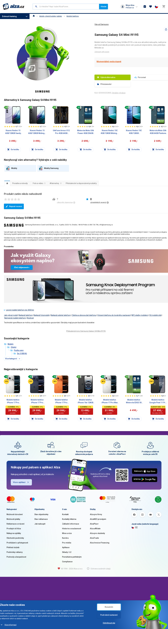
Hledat (103, 7)
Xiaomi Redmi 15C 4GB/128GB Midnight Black (110, 132)
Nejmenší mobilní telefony (15, 318)
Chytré (13, 347)
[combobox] (66, 6)
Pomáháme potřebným (72, 557)
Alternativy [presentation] (55, 183)
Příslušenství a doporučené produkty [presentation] (81, 183)
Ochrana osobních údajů (101, 569)
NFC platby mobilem (140, 315)
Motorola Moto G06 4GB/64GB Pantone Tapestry (158, 132)
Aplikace (65, 547)
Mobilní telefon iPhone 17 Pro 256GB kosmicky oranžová (61, 401)
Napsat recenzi (15, 206)
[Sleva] (6, 381)
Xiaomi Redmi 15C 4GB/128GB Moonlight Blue (134, 132)
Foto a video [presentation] (39, 183)
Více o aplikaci (19, 482)
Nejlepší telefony (26, 315)
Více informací (10, 625)
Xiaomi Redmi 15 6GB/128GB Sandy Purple (13, 132)
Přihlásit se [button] (130, 8)
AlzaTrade (94, 538)
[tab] (7, 183)
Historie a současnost (71, 529)
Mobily (10, 344)
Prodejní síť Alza (14, 529)
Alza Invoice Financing (99, 543)
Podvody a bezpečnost (16, 557)
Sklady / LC (66, 552)
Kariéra (65, 538)
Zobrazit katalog (9, 16)
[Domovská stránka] (34, 16)
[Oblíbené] (150, 6)
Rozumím (109, 607)
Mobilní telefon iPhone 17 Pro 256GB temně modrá (37, 401)
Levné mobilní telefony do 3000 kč (20, 310)
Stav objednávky (41, 514)
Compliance (67, 562)
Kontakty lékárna (69, 519)
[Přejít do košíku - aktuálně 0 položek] (163, 6)
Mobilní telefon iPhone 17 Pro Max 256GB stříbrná (110, 401)
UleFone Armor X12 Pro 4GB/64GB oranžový (61, 132)
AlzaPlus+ (94, 524)
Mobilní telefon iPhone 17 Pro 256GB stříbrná (13, 401)
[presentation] (7, 183)
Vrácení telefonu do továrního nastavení (113, 315)
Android (30, 318)
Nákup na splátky (14, 533)
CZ (136, 527)
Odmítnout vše (109, 623)
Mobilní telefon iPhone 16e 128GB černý (85, 401)
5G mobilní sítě (155, 315)
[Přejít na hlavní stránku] (13, 6)
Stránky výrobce (118, 93)
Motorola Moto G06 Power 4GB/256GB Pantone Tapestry (85, 132)
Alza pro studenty (97, 533)
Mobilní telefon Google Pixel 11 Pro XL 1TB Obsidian (157, 401)
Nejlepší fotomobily (42, 315)
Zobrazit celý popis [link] (101, 52)
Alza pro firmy (96, 514)
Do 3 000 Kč (22, 353)
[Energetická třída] (6, 107)
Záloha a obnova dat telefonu (84, 315)
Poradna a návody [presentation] (20, 183)
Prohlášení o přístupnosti (17, 543)
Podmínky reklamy (15, 552)
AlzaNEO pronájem (98, 519)
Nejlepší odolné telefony (61, 315)
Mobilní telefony (73, 16)
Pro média (66, 543)
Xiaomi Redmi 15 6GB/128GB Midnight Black (37, 132)
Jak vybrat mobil (11, 315)
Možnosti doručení (15, 514)
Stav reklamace (41, 519)
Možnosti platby (13, 519)
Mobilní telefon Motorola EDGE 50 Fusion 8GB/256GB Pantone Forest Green (134, 401)
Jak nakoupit (39, 524)
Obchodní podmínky (15, 538)
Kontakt (65, 514)
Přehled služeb (13, 547)
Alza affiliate (95, 529)
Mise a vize (67, 533)
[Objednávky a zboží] (144, 6)
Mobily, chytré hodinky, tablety (50, 16)
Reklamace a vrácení (15, 524)
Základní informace (70, 524)
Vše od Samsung (101, 24)
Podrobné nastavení (109, 615)
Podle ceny (18, 350)
